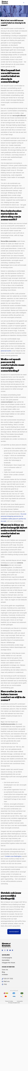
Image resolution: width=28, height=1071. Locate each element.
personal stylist (6, 351)
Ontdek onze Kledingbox (13, 856)
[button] (24, 3)
